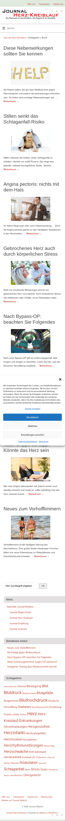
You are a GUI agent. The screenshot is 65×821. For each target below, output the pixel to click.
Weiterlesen (11, 101)
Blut (45, 686)
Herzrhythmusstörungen (23, 745)
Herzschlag (49, 746)
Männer (7, 763)
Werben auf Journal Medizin (14, 800)
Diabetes (24, 707)
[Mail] (61, 11)
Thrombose (53, 770)
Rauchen (15, 763)
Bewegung (34, 686)
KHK (31, 752)
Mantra (42, 813)
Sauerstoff (42, 763)
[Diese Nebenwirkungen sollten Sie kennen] (32, 73)
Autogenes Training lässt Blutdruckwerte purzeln (32, 666)
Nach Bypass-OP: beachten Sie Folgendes (29, 657)
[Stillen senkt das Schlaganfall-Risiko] (32, 141)
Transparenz (44, 4)
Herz (32, 713)
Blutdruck (13, 692)
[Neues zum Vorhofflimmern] (32, 528)
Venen (6, 775)
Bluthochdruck (33, 700)
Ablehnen (32, 426)
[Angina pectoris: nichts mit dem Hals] (32, 209)
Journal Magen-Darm (20, 612)
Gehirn (23, 714)
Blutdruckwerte (29, 693)
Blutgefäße (45, 693)
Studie (44, 769)
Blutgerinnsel (11, 700)
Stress (35, 769)
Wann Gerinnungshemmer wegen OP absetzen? (32, 661)
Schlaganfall (14, 769)
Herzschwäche (16, 751)
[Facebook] (52, 11)
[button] (60, 379)
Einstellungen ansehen (32, 434)
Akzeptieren (32, 417)
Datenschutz (46, 797)
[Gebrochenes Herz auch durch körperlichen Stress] (32, 273)
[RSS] (56, 11)
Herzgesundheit (39, 726)
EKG (46, 707)
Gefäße (15, 714)
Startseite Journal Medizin (20, 606)
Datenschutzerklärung (27, 441)
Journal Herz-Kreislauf (14, 37)
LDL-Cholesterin (39, 757)
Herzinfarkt (14, 732)
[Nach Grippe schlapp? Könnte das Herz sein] (32, 470)
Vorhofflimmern (16, 775)
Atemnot (21, 686)
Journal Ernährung (18, 623)
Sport (27, 769)
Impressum (43, 441)
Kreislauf (26, 757)
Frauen (8, 714)
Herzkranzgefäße (35, 733)
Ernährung (55, 707)
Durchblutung (38, 707)
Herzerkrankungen (15, 726)
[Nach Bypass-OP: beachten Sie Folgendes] (32, 341)
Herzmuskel (13, 739)
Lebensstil (50, 757)
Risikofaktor (29, 763)
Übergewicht (32, 775)
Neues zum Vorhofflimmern (32, 508)
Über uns (31, 4)
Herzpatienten (29, 739)
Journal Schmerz (18, 629)
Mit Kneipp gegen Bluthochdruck (24, 652)
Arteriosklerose (10, 686)
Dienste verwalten (32, 409)
